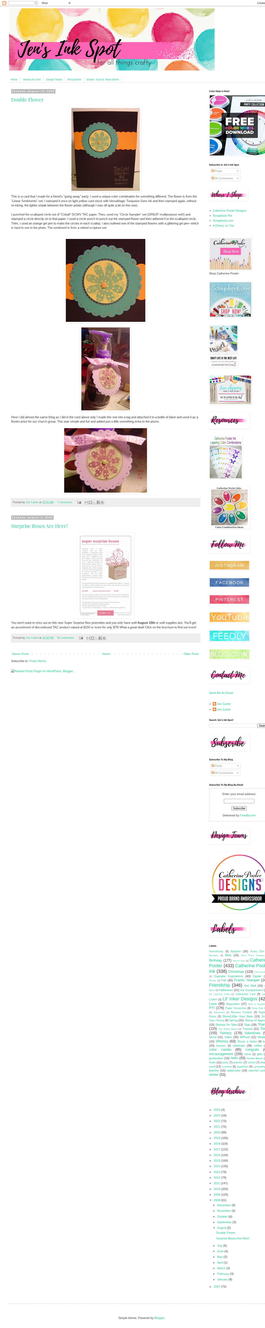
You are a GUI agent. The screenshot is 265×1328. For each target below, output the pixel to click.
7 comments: (65, 502)
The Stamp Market (228, 1029)
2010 (217, 1189)
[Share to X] (94, 502)
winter (213, 1075)
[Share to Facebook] (98, 502)
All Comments (223, 178)
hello (234, 1058)
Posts (218, 171)
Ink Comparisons (251, 990)
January (223, 1279)
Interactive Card (245, 994)
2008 (217, 1200)
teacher (214, 1070)
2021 (217, 1126)
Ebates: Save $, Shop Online (103, 79)
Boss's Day (239, 961)
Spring (233, 1020)
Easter (257, 976)
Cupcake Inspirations (228, 976)
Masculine (233, 1004)
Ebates (212, 980)
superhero (242, 1066)
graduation (216, 1058)
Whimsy (222, 1041)
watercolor (234, 1070)
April (220, 1262)
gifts (259, 1054)
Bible (228, 955)
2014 (217, 1166)
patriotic (238, 1062)
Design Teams (54, 79)
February (223, 1273)
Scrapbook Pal (222, 215)
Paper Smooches (235, 1008)
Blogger (159, 1318)
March (221, 1268)
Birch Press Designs (252, 955)
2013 (217, 1172)
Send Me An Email (221, 692)
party (226, 1062)
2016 (217, 1155)
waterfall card (256, 1070)
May (220, 1256)
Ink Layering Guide (219, 994)
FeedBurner (248, 815)
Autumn (236, 951)
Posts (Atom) (37, 661)
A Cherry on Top (223, 225)
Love (213, 1004)
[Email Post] (79, 502)
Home (14, 79)
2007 (217, 1286)
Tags (247, 1024)
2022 (217, 1121)
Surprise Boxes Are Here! (39, 525)
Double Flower (27, 99)
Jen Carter (224, 703)
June (220, 1251)
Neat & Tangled (256, 1004)
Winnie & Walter (247, 1041)
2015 (217, 1160)
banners (221, 1045)
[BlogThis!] (90, 502)
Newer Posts (20, 654)
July (220, 1245)
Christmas (236, 972)
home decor (255, 1058)
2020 (217, 1132)
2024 (217, 1109)
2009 (217, 1194)
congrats (252, 1050)
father (247, 1054)
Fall (223, 980)
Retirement (219, 1012)
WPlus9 (245, 1037)
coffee (258, 1045)
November (224, 1210)
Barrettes (213, 955)
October (223, 1216)
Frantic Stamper (247, 980)
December (224, 1205)
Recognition (74, 79)
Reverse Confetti (241, 1012)
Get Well (250, 985)
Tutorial (247, 1028)
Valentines (252, 1033)
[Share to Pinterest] (102, 502)
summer (227, 1066)
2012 (217, 1177)
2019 (217, 1138)
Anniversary (216, 951)
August (222, 1227)
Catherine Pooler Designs (229, 210)
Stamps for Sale (32, 79)
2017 (217, 1149)
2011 (217, 1183)
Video (228, 1037)
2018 (217, 1143)
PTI (211, 1008)
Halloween (226, 990)
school (251, 1062)
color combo (220, 1050)
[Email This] (86, 502)
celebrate (239, 1045)
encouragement (221, 1054)
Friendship (219, 985)
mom (212, 1062)
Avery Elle (257, 951)
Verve (213, 1037)
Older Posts (191, 654)
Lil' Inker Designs (240, 998)
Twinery (226, 1033)
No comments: (66, 637)
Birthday (215, 960)
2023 (217, 1115)
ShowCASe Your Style (238, 1016)
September (224, 1222)
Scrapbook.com (223, 220)
